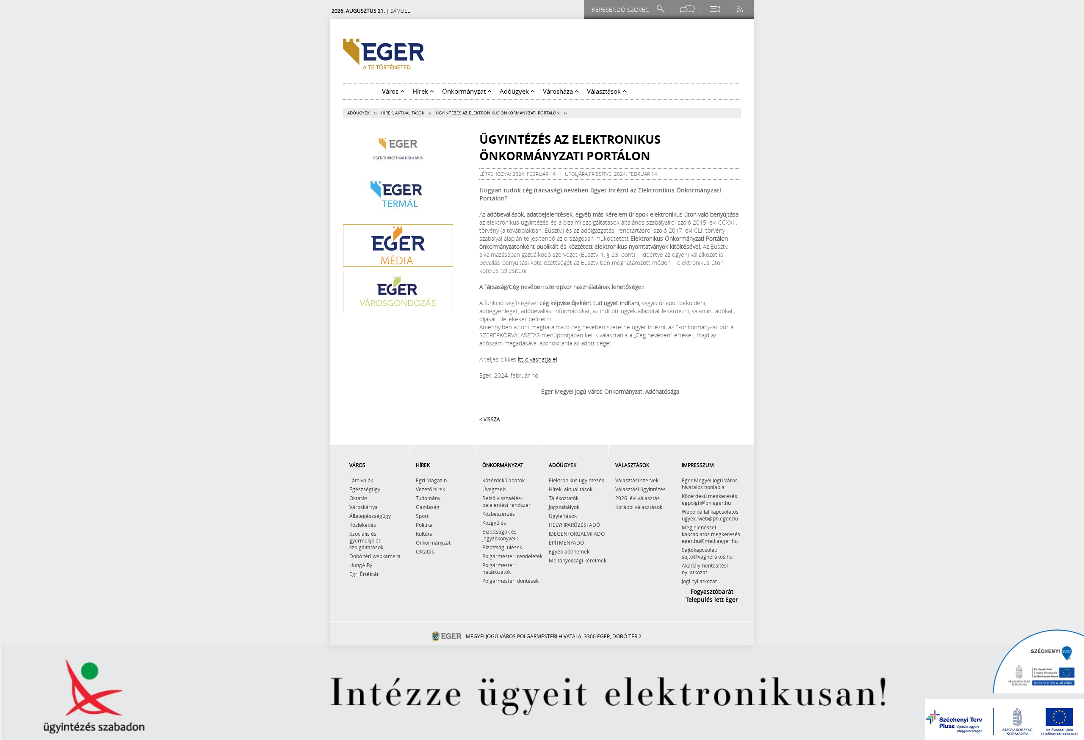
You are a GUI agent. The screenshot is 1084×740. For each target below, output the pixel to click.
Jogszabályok (564, 507)
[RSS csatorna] (740, 9)
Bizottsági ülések (502, 547)
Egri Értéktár (364, 573)
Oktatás (358, 498)
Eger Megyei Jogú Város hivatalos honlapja (710, 483)
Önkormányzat (433, 542)
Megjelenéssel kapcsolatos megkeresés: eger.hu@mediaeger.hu (711, 534)
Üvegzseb (494, 489)
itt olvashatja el (537, 359)
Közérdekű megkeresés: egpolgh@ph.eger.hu (710, 499)
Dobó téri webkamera (375, 556)
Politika (424, 524)
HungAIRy (360, 565)
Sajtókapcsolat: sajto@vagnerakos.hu (707, 553)
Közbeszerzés (498, 513)
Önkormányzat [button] (464, 91)
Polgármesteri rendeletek (512, 556)
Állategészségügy (370, 515)
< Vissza (489, 419)
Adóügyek (358, 113)
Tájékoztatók (563, 498)
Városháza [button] (559, 91)
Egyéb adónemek (569, 551)
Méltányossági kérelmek (577, 560)
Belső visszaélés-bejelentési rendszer (506, 501)
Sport (422, 515)
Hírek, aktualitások (402, 113)
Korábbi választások (638, 507)
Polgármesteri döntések (510, 580)
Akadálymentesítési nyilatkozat (705, 569)
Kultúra (424, 533)
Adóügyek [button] (515, 91)
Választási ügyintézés (640, 489)
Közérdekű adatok (503, 480)
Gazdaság (428, 507)
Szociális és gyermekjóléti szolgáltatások (366, 540)
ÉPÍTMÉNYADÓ (566, 542)
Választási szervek (636, 480)
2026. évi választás (637, 498)
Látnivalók (361, 480)
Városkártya (363, 507)
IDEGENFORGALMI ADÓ (577, 533)
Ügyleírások (563, 515)
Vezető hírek (430, 489)
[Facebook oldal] (687, 9)
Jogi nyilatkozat (699, 581)
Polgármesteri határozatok (499, 568)
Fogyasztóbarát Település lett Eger (712, 595)
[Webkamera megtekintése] (714, 9)
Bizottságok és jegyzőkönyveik (500, 535)
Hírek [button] (421, 91)
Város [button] (391, 91)
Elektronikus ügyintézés (576, 480)
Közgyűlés (494, 522)
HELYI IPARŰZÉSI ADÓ (574, 524)
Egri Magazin (431, 480)
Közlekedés (362, 524)
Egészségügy (364, 489)
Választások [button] (604, 91)
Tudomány (428, 498)
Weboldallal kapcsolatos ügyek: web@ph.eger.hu (710, 515)
